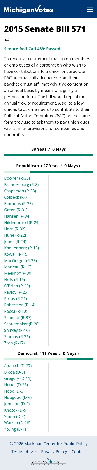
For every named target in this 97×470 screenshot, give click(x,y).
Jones (15, 241)
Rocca (15, 311)
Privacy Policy (54, 451)
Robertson (19, 305)
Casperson (20, 190)
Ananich (18, 365)
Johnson (17, 403)
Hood (14, 391)
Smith (14, 416)
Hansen (17, 216)
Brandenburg (21, 184)
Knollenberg (21, 248)
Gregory (17, 378)
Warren (17, 422)
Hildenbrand (21, 222)
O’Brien (17, 286)
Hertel (16, 384)
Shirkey (17, 330)
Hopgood (18, 397)
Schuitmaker (21, 324)
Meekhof (18, 273)
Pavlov (16, 292)
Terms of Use (24, 451)
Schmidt (17, 317)
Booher (17, 178)
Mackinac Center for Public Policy (56, 443)
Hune (15, 235)
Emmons (18, 203)
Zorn (14, 343)
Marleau (17, 267)
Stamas (17, 336)
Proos (15, 298)
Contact (79, 451)
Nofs (14, 279)
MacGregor (20, 260)
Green (15, 209)
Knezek (15, 410)
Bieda (14, 372)
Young (15, 429)
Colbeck (16, 197)
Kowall (16, 254)
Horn (14, 228)
